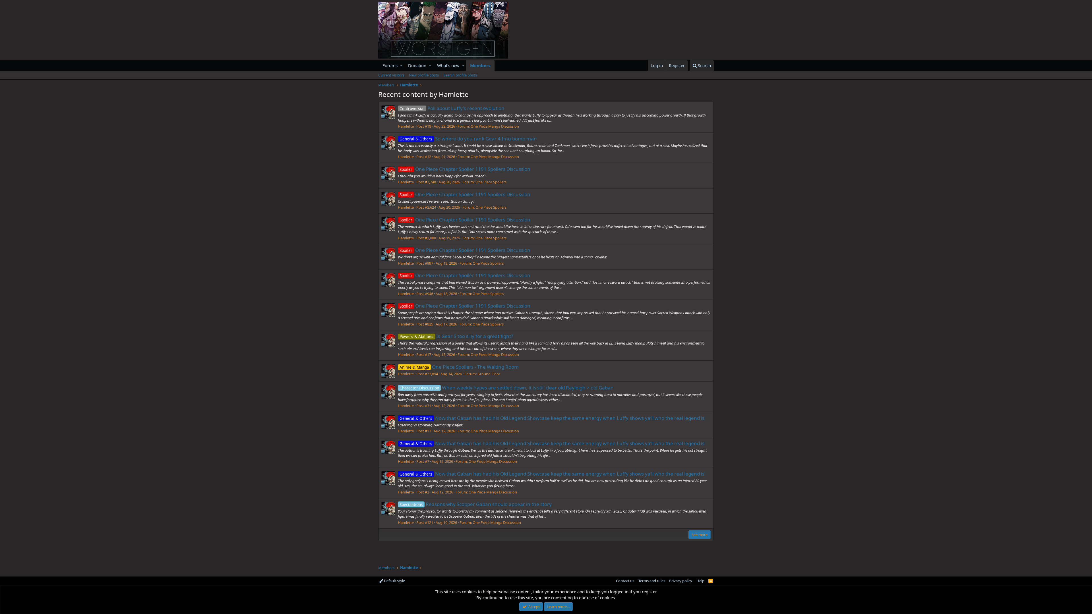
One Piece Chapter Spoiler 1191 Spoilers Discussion (465, 169)
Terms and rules (651, 580)
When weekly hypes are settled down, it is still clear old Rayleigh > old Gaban (507, 387)
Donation (417, 65)
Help (700, 580)
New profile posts (424, 75)
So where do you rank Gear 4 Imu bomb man (468, 138)
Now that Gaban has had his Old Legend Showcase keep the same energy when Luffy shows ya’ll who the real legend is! (553, 418)
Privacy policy (680, 580)
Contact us (625, 580)
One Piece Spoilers (490, 181)
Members (480, 65)
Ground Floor (488, 373)
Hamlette (406, 126)
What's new (448, 65)
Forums (390, 65)
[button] (401, 65)
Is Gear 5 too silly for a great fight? (456, 336)
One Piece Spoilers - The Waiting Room (459, 367)
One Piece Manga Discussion (495, 126)
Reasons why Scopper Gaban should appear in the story (476, 504)
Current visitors (391, 75)
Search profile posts (460, 75)
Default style (394, 580)
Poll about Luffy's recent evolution (452, 108)
